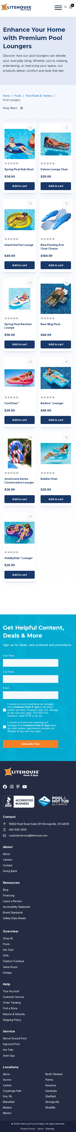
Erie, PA (7, 1096)
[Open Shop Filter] (21, 108)
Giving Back (10, 871)
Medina (7, 1107)
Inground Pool (11, 1044)
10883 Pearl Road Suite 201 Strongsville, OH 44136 (39, 823)
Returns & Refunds (14, 1014)
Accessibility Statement (16, 906)
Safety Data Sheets (14, 918)
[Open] (58, 7)
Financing (8, 895)
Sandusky (51, 1090)
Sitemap (50, 1128)
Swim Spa (9, 1055)
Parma (49, 1079)
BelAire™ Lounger (52, 403)
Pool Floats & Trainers (39, 95)
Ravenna (50, 1085)
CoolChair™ (11, 403)
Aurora (7, 1079)
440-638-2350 (18, 829)
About (6, 854)
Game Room (10, 967)
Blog (5, 889)
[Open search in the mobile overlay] (65, 7)
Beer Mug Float (50, 324)
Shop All (8, 938)
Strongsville (52, 1101)
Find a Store (10, 1008)
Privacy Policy (27, 1128)
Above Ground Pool (15, 1038)
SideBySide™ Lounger (18, 558)
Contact (7, 865)
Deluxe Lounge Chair (54, 169)
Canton (7, 1085)
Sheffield (50, 1096)
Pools (17, 95)
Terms (40, 1128)
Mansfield (8, 1101)
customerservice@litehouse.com (28, 835)
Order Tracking (12, 1002)
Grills (6, 955)
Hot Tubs (8, 949)
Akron (6, 1074)
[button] (19, 186)
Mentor (7, 1113)
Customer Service (13, 996)
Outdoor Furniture (13, 961)
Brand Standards (13, 912)
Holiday (7, 972)
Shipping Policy (12, 1019)
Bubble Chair (49, 478)
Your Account (11, 991)
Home (6, 95)
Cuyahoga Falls (12, 1090)
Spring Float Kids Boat (19, 169)
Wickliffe (50, 1107)
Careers (7, 859)
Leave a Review (12, 901)
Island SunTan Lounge (18, 244)
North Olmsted (53, 1074)
